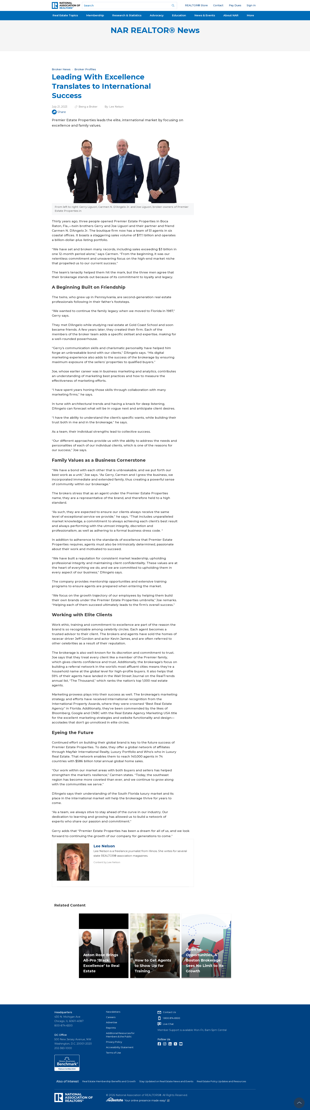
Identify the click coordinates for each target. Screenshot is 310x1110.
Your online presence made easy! (147, 1100)
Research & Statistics (126, 15)
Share (61, 112)
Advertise (111, 1022)
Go (173, 5)
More (250, 15)
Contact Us (169, 1012)
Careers (110, 1017)
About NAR (230, 15)
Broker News (61, 69)
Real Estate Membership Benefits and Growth (109, 1081)
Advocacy (157, 15)
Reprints (111, 1027)
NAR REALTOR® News (155, 30)
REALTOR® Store (196, 5)
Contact (218, 5)
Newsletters (113, 1011)
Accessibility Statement (119, 1047)
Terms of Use (113, 1052)
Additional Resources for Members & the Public (120, 1035)
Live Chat (168, 1024)
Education (179, 15)
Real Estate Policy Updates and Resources (221, 1081)
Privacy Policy (114, 1041)
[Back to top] (299, 1102)
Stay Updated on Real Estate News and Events (166, 1081)
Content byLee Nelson (106, 862)
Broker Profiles (85, 69)
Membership (95, 15)
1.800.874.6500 (171, 1018)
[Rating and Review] (66, 1070)
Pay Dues (235, 5)
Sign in (251, 5)
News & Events (204, 15)
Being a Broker (88, 106)
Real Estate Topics (65, 15)
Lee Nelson (116, 106)
